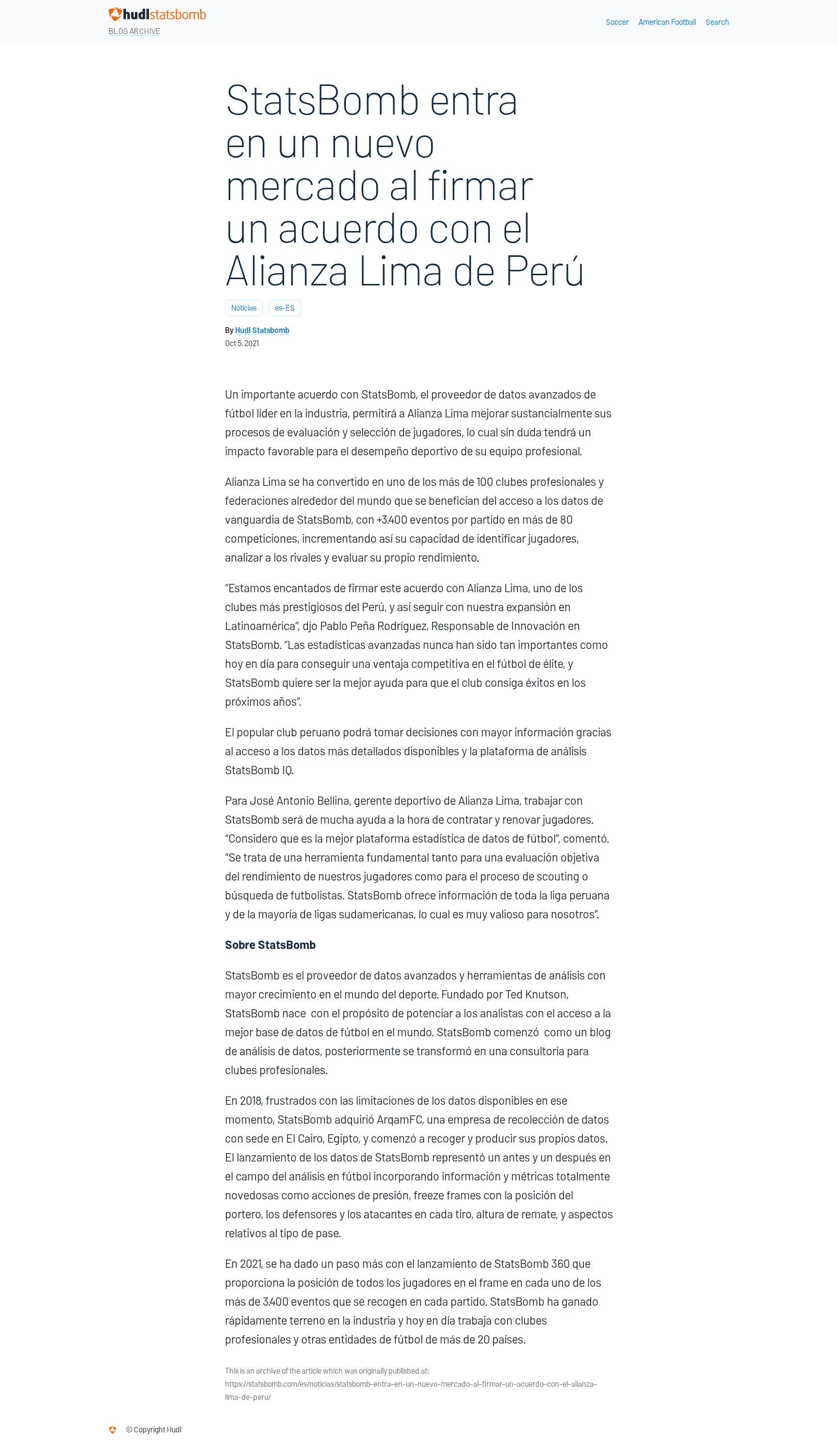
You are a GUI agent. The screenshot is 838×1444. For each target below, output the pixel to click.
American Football (667, 22)
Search (717, 22)
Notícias (244, 308)
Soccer (617, 22)
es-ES (285, 308)
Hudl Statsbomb (262, 330)
